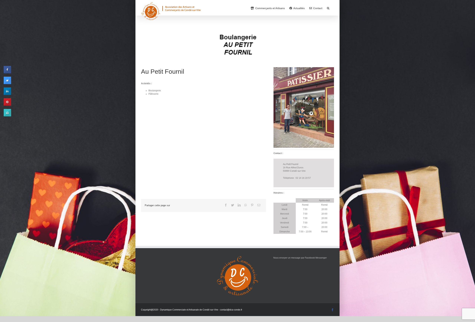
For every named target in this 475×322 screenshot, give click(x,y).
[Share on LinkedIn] (7, 94)
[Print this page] (7, 115)
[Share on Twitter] (7, 83)
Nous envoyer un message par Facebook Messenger (300, 257)
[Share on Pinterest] (7, 104)
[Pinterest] (252, 205)
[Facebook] (225, 205)
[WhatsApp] (245, 205)
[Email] (258, 205)
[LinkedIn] (239, 205)
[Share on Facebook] (7, 72)
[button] (328, 8)
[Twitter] (232, 205)
